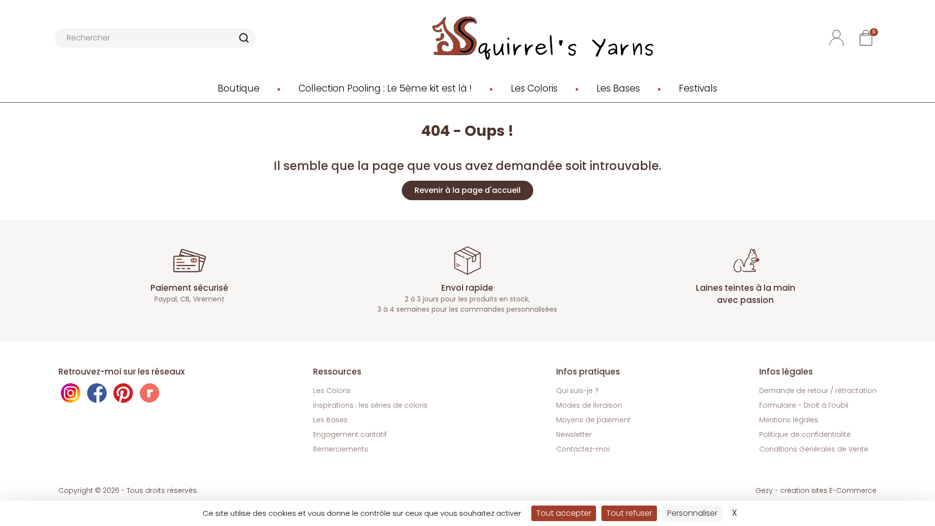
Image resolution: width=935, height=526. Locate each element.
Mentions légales (788, 420)
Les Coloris (534, 88)
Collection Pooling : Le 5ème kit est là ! (385, 88)
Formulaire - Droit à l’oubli (803, 405)
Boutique (239, 88)
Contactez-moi (583, 449)
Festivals (698, 88)
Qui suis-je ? (577, 390)
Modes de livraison (589, 405)
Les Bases (618, 88)
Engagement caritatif (350, 434)
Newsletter (574, 434)
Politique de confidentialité (805, 434)
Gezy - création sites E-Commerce (816, 490)
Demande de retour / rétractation (818, 390)
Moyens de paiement (593, 420)
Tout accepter (563, 513)
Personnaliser (692, 513)
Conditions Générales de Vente (813, 449)
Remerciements (340, 449)
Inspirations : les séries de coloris (370, 405)
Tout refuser (629, 513)
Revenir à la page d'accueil (467, 190)
